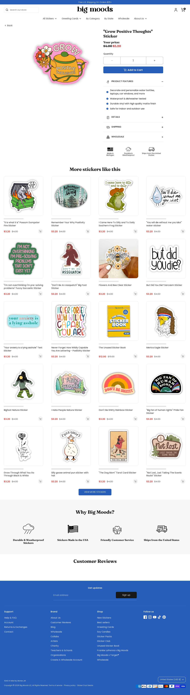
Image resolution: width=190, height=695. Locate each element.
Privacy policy (70, 685)
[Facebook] (145, 617)
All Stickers (48, 18)
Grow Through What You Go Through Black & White (19, 474)
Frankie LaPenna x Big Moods (112, 650)
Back (9, 25)
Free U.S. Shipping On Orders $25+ (95, 2)
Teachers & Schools (61, 650)
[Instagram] (150, 617)
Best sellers (103, 622)
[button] (183, 10)
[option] (95, 2)
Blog (53, 627)
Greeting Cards (70, 18)
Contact (8, 631)
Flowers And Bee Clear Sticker (115, 285)
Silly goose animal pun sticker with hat (69, 474)
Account (8, 622)
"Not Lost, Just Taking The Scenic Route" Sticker (164, 474)
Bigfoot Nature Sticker (16, 410)
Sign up (126, 595)
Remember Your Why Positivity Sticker (68, 224)
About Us (139, 18)
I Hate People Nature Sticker (66, 410)
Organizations (58, 655)
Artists (54, 641)
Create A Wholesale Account (66, 659)
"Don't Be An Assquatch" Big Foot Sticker (69, 286)
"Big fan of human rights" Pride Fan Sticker (165, 411)
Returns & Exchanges (15, 627)
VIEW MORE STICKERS (95, 492)
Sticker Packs (104, 636)
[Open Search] (7, 10)
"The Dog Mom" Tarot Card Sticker (117, 472)
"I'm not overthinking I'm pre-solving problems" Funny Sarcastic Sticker (23, 286)
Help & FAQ (10, 617)
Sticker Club (103, 641)
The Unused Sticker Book (112, 347)
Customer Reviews (61, 622)
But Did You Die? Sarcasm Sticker (164, 285)
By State (108, 18)
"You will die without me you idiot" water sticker (164, 224)
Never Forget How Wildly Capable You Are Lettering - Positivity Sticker (70, 349)
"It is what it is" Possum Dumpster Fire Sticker (22, 224)
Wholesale (123, 18)
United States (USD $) (170, 679)
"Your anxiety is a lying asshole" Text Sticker (23, 349)
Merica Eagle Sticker (157, 347)
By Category (93, 18)
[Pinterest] (164, 617)
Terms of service (55, 685)
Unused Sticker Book (108, 645)
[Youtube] (154, 617)
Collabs (55, 636)
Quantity (108, 53)
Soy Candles (103, 631)
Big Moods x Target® (108, 655)
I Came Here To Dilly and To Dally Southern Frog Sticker (117, 224)
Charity (55, 645)
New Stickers (104, 617)
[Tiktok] (159, 617)
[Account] (176, 10)
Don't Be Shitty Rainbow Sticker (116, 410)
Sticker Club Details (85, 685)
